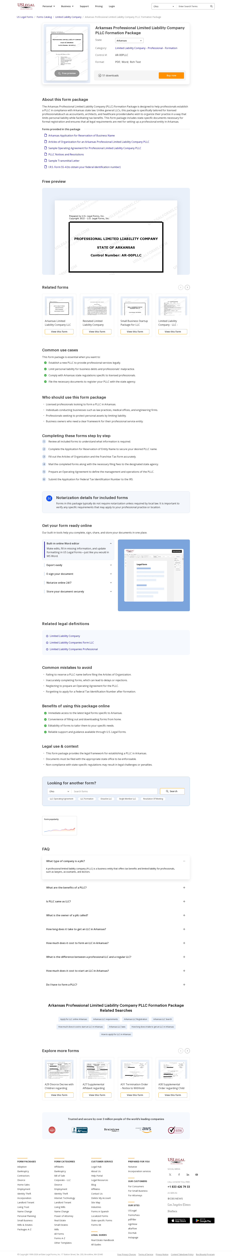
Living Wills (59, 1207)
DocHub (132, 1232)
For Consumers (136, 1186)
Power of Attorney (63, 1216)
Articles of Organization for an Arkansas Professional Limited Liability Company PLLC (98, 142)
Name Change (24, 1211)
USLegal (132, 1210)
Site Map (95, 1202)
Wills (56, 1229)
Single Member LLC (127, 798)
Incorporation (24, 1198)
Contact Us (97, 1193)
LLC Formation (86, 798)
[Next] (187, 287)
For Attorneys (135, 1195)
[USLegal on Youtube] (196, 1174)
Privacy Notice (162, 1254)
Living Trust (23, 1207)
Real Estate (60, 1220)
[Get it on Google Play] (203, 1220)
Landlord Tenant (25, 1202)
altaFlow (132, 1228)
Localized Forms (99, 1216)
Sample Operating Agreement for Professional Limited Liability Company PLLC (94, 148)
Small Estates (61, 1224)
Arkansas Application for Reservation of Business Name (81, 135)
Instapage (133, 1237)
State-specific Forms (101, 1220)
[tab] (78, 550)
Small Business (25, 1220)
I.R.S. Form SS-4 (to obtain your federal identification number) (84, 167)
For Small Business (138, 1190)
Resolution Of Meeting (153, 798)
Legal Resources (99, 1180)
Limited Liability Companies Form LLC (72, 642)
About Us (96, 1171)
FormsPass (134, 1215)
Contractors (23, 1175)
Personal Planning (26, 1216)
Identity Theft (24, 1193)
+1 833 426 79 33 (179, 1187)
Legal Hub (96, 1166)
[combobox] (164, 6)
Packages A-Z (24, 1229)
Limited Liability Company (65, 636)
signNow (132, 1224)
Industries (96, 1207)
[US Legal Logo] (176, 1161)
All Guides (96, 1244)
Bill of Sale (59, 1175)
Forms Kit (96, 1224)
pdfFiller (132, 1219)
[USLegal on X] (170, 1174)
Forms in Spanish (100, 1211)
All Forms (59, 1233)
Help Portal (97, 1175)
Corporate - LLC (62, 1180)
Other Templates (63, 1242)
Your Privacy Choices (126, 1254)
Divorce (21, 1180)
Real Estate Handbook (102, 1240)
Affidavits (59, 1166)
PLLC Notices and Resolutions (66, 154)
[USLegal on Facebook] (178, 1174)
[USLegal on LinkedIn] (187, 1174)
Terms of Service (145, 1254)
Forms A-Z (59, 1238)
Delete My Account (101, 1198)
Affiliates (95, 1189)
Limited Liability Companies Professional (74, 649)
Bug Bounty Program (205, 1254)
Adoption (22, 1166)
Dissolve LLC (106, 798)
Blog (93, 1184)
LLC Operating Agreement (61, 798)
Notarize (132, 1166)
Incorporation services (139, 1171)
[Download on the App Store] (179, 1220)
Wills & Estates (25, 1224)
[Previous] (180, 287)
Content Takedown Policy (182, 1254)
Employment (23, 1189)
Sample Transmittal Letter (64, 160)
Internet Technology (64, 1198)
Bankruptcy (23, 1171)
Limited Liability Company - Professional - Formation (146, 48)
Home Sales (23, 1184)
